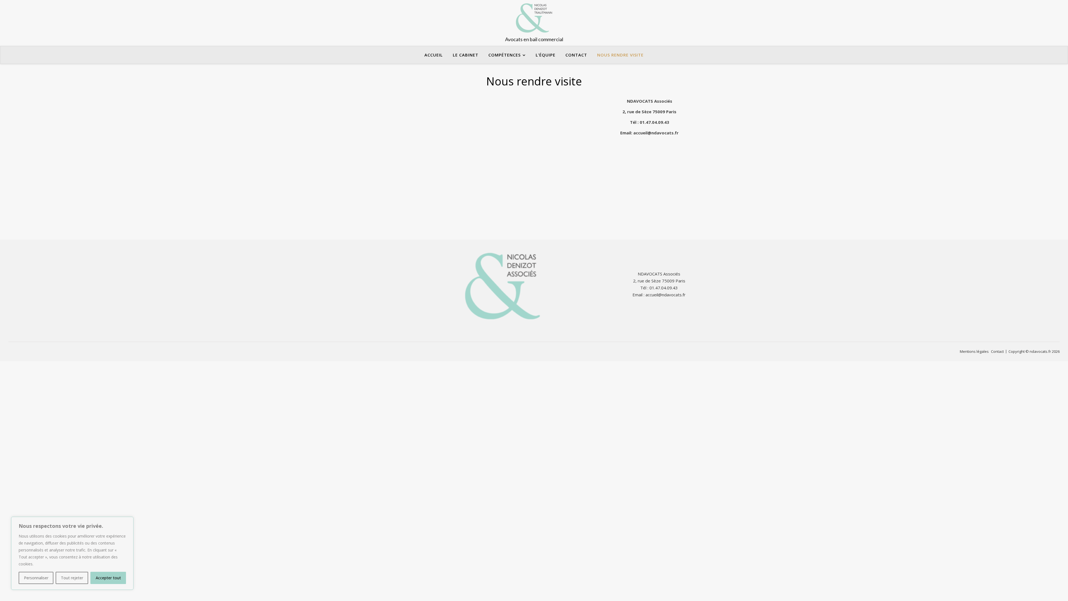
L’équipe (545, 55)
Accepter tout (108, 577)
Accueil (433, 55)
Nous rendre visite (620, 55)
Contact (576, 55)
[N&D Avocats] (534, 23)
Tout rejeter (72, 577)
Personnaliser (36, 577)
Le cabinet (465, 55)
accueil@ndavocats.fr (656, 133)
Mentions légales (974, 351)
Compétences (504, 55)
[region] (72, 553)
